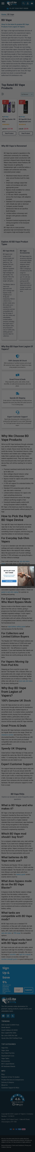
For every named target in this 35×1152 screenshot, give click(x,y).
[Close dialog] (33, 567)
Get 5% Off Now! (9, 581)
